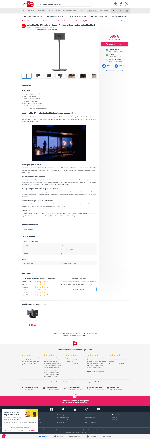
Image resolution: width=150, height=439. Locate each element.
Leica (95, 333)
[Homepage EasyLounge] (28, 4)
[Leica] (24, 26)
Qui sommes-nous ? (90, 417)
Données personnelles (63, 420)
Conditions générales (63, 417)
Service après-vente (90, 422)
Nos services (88, 420)
